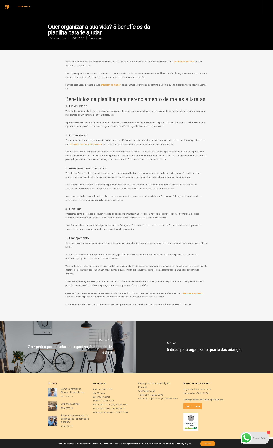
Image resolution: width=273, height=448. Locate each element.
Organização (96, 38)
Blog (142, 7)
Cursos (122, 7)
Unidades (111, 7)
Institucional (98, 7)
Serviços (133, 7)
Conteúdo (152, 7)
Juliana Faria (59, 38)
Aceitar (208, 443)
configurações (184, 443)
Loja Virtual (175, 7)
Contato (163, 7)
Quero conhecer (193, 406)
